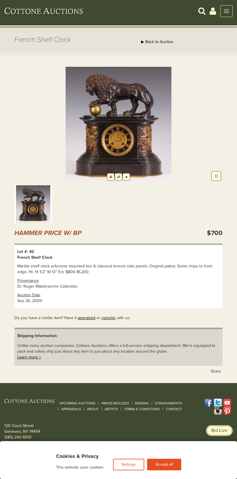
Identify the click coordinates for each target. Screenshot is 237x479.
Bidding (142, 403)
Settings (128, 464)
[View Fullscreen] (216, 176)
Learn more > (29, 357)
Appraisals (71, 409)
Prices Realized (115, 403)
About (93, 409)
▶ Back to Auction (157, 41)
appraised (86, 317)
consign (108, 317)
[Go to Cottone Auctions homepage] (44, 11)
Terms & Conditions (142, 409)
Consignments (168, 403)
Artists (111, 409)
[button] (201, 10)
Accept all (164, 464)
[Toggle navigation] (226, 11)
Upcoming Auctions (77, 403)
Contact (174, 409)
